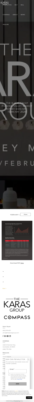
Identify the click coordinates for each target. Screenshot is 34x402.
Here (22, 263)
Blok (21, 401)
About (15, 14)
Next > (4, 288)
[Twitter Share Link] (25, 219)
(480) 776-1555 (7, 349)
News (23, 14)
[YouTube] (7, 336)
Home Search (7, 356)
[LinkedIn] (10, 336)
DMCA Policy (9, 401)
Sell (22, 5)
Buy (16, 5)
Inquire (6, 24)
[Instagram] (5, 336)
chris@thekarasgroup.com (11, 333)
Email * (12, 369)
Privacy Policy (19, 379)
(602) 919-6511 (7, 330)
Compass (6, 14)
